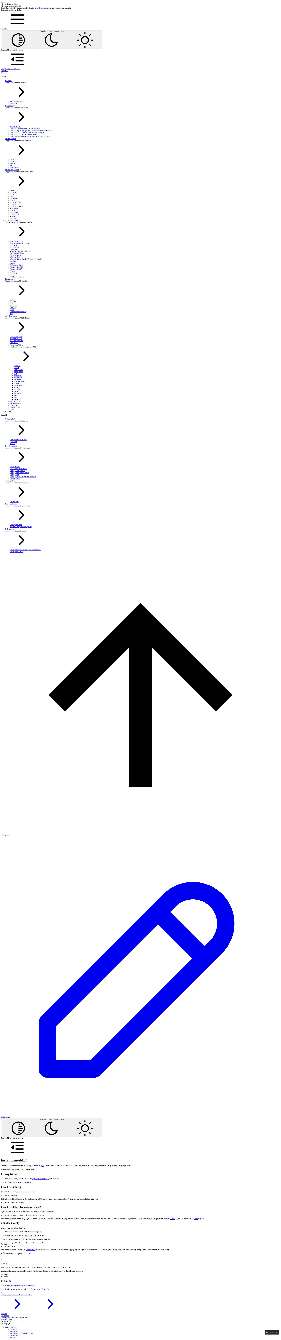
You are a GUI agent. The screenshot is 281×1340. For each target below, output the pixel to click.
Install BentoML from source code (21, 1333)
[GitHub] (2, 1321)
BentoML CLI (15, 401)
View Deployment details (18, 469)
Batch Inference (15, 403)
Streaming (13, 273)
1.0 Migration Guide (17, 277)
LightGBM (13, 198)
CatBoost (13, 190)
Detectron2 (13, 218)
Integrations (9, 279)
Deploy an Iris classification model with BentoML (27, 133)
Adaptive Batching (16, 241)
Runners (12, 163)
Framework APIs (16, 345)
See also (12, 1337)
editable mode (30, 1250)
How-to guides (10, 446)
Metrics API (14, 343)
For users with (18, 1254)
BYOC (12, 444)
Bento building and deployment (21, 527)
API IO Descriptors (16, 341)
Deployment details (16, 552)
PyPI (42, 1166)
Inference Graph (15, 257)
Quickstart (13, 442)
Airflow (12, 300)
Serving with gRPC (16, 267)
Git (14, 1182)
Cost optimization (16, 525)
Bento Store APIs (16, 339)
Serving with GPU (16, 269)
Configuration (14, 249)
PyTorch (13, 204)
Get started (9, 419)
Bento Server (14, 247)
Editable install (15, 1335)
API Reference (10, 316)
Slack (196, 1219)
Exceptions (13, 405)
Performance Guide (16, 265)
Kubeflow (13, 306)
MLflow (12, 308)
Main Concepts (10, 139)
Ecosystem (13, 104)
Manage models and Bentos (19, 473)
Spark (12, 310)
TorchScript (18, 378)
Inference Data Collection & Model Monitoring (26, 259)
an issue (172, 1219)
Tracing (12, 275)
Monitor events (15, 479)
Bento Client (14, 245)
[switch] (13, 80)
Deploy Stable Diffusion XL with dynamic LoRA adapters (30, 136)
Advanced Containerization (19, 243)
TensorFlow (14, 212)
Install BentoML (15, 127)
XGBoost (13, 216)
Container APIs (15, 407)
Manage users (14, 475)
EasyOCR (13, 210)
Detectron (17, 399)
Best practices (10, 504)
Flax (15, 374)
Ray (11, 314)
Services (12, 161)
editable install (29, 1182)
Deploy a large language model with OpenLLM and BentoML (31, 131)
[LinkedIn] (5, 1321)
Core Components (16, 337)
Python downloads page (40, 1179)
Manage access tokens (17, 471)
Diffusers (13, 192)
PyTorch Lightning (16, 206)
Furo (10, 1320)
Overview (8, 81)
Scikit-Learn (14, 208)
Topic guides (9, 481)
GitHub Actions (15, 255)
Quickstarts (9, 106)
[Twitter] (8, 1321)
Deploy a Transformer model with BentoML (25, 129)
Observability (14, 502)
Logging (13, 261)
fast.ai (12, 194)
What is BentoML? (16, 102)
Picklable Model (15, 202)
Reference (8, 529)
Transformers (14, 214)
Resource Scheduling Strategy (20, 251)
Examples (8, 411)
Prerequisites (14, 1329)
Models (12, 160)
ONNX (12, 200)
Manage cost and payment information (23, 477)
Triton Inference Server (18, 312)
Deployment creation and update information (25, 550)
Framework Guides (12, 170)
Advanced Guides (11, 220)
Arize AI (13, 302)
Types (12, 409)
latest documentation (42, 8)
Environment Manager (17, 253)
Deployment (14, 167)
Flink (11, 304)
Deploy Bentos (15, 467)
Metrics (12, 263)
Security (12, 271)
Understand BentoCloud (18, 440)
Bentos (12, 165)
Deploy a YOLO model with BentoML (23, 134)
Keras (12, 196)
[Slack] (11, 1321)
